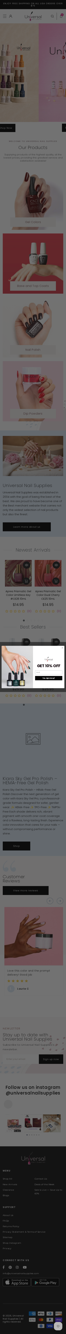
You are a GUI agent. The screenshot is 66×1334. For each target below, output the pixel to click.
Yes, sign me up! (49, 678)
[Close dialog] (62, 647)
